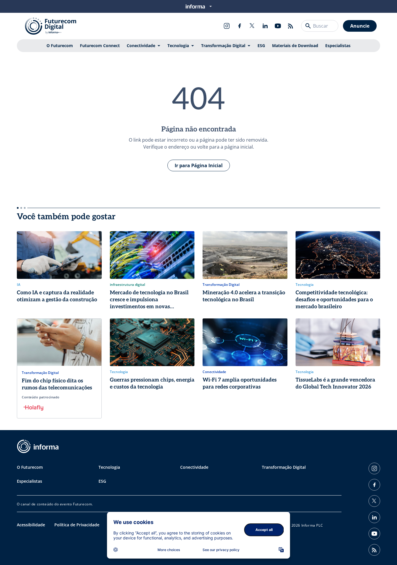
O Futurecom (60, 45)
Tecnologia (178, 45)
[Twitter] (252, 26)
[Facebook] (239, 26)
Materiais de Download (295, 45)
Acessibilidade (31, 524)
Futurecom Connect (100, 45)
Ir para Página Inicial (199, 165)
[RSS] (290, 26)
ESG (261, 45)
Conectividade (141, 45)
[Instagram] (227, 26)
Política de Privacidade (76, 524)
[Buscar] (308, 25)
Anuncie (359, 26)
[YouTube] (278, 26)
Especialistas (337, 45)
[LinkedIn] (265, 26)
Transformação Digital (223, 45)
